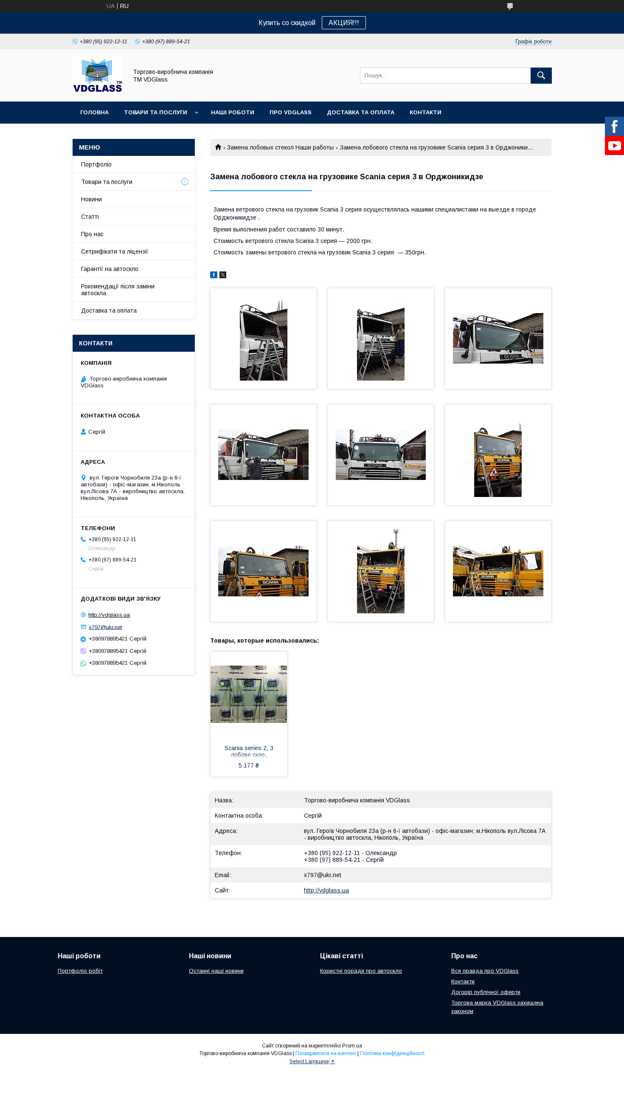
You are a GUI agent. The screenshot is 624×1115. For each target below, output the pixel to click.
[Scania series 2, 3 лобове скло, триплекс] (249, 694)
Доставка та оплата (360, 112)
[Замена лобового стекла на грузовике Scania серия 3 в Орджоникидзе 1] (263, 338)
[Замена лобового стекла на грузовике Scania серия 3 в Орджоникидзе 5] (381, 454)
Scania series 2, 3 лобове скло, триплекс (249, 752)
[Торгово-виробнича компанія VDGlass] (98, 90)
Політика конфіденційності (392, 1053)
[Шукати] (541, 76)
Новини (91, 199)
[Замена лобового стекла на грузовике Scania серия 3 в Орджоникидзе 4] (263, 454)
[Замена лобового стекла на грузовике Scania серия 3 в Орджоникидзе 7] (263, 571)
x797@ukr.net (322, 875)
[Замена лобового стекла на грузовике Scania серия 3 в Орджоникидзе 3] (498, 338)
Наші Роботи (232, 112)
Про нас (92, 234)
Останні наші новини (216, 971)
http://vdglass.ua (326, 890)
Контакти (425, 112)
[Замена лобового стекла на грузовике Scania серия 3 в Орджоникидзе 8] (381, 571)
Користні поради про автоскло (361, 971)
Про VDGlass (291, 112)
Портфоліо (96, 164)
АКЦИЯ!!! (344, 22)
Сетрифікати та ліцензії (114, 251)
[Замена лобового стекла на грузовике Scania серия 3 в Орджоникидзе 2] (381, 338)
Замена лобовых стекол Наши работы (280, 147)
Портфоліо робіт (80, 971)
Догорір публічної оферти (485, 992)
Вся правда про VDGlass (485, 971)
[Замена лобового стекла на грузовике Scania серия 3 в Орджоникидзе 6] (498, 454)
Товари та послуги (155, 112)
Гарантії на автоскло (109, 268)
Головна (94, 112)
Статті (90, 216)
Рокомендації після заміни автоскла (118, 289)
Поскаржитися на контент (325, 1053)
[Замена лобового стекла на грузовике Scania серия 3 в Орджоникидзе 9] (498, 571)
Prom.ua (352, 1046)
